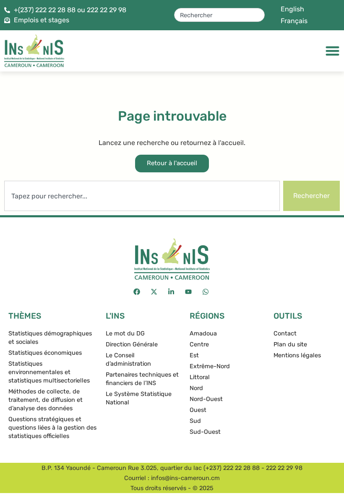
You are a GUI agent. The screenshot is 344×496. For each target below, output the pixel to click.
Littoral (200, 377)
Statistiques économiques (45, 352)
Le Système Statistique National (139, 398)
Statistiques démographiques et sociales (50, 338)
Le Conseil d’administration (128, 359)
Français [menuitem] (294, 21)
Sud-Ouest (205, 431)
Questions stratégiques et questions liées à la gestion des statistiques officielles (52, 428)
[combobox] (219, 15)
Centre (199, 344)
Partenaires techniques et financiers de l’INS (142, 379)
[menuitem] (292, 9)
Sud (195, 421)
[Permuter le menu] (332, 50)
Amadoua (203, 333)
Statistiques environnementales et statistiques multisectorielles (49, 372)
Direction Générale (132, 344)
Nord (196, 388)
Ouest (198, 410)
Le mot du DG (125, 333)
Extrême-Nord (210, 366)
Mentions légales (297, 355)
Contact (285, 333)
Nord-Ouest (206, 399)
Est (194, 355)
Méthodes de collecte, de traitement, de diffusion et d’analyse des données (45, 400)
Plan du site (290, 344)
